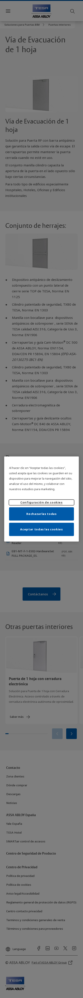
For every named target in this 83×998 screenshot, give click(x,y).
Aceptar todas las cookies (41, 529)
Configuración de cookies (41, 502)
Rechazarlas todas (41, 514)
